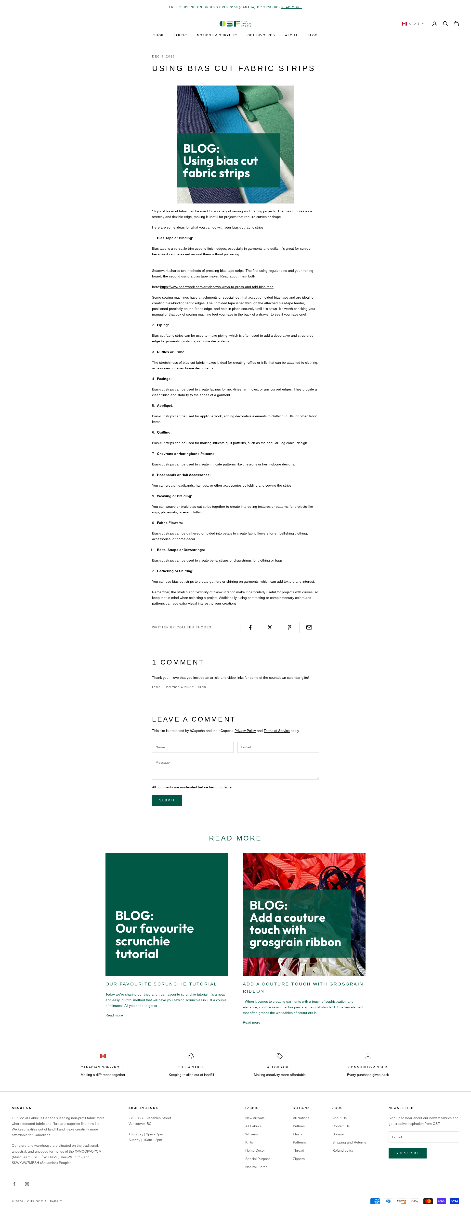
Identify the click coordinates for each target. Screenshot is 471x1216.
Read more (291, 7)
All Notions (301, 1118)
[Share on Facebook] (250, 627)
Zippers (299, 1159)
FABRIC (180, 35)
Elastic (298, 1134)
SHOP (158, 35)
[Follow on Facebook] (14, 1184)
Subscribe (407, 1153)
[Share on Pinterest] (289, 627)
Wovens (251, 1134)
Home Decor (255, 1150)
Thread (298, 1150)
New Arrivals (254, 1118)
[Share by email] (309, 627)
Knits (249, 1142)
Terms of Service (277, 731)
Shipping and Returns (349, 1142)
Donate (338, 1134)
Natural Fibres (256, 1167)
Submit (167, 800)
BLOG (313, 35)
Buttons (299, 1126)
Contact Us (341, 1126)
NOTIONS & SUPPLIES (217, 35)
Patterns (299, 1142)
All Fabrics (253, 1126)
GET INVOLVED (261, 35)
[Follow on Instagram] (27, 1184)
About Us (339, 1118)
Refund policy (342, 1150)
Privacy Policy (245, 731)
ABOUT (291, 35)
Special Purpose (258, 1159)
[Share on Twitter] (269, 627)
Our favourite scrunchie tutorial (161, 984)
